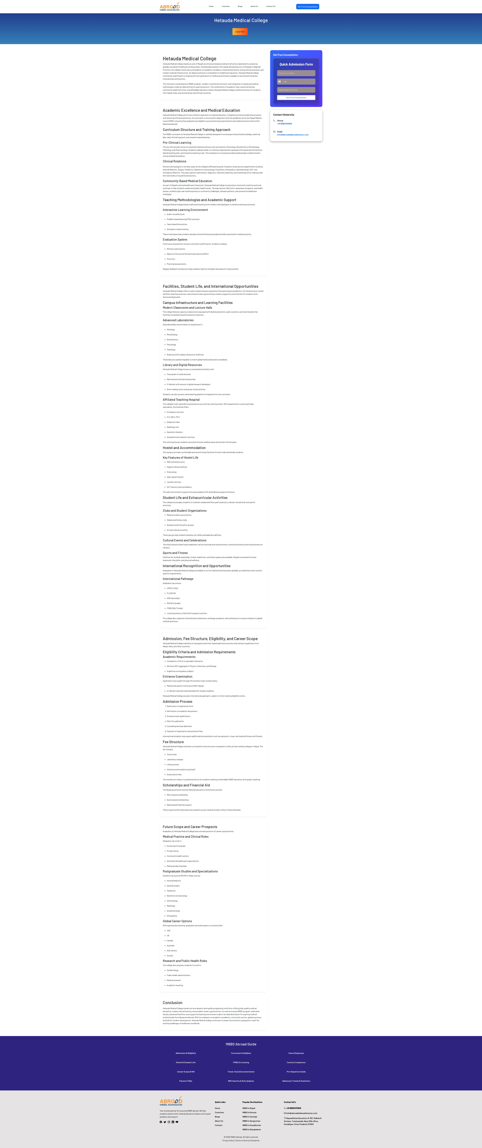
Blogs (240, 6)
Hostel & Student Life (186, 1062)
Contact (218, 1125)
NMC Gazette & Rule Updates (241, 1081)
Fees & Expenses (296, 1053)
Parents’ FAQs (185, 1081)
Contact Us (270, 6)
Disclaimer (255, 1140)
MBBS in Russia (249, 1112)
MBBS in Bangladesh (252, 1129)
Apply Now (240, 31)
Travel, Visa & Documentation (241, 1071)
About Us (254, 6)
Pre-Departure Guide (296, 1071)
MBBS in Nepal (249, 1108)
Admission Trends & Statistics (296, 1081)
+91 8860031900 (284, 123)
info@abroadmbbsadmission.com (292, 134)
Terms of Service (242, 1140)
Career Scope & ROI (186, 1071)
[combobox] (280, 81)
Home (211, 6)
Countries (226, 6)
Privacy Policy (228, 1140)
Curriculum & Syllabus (241, 1053)
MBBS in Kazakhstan (252, 1125)
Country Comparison (296, 1062)
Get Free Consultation (296, 97)
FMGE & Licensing (241, 1062)
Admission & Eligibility (186, 1053)
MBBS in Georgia (250, 1116)
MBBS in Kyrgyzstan (251, 1121)
